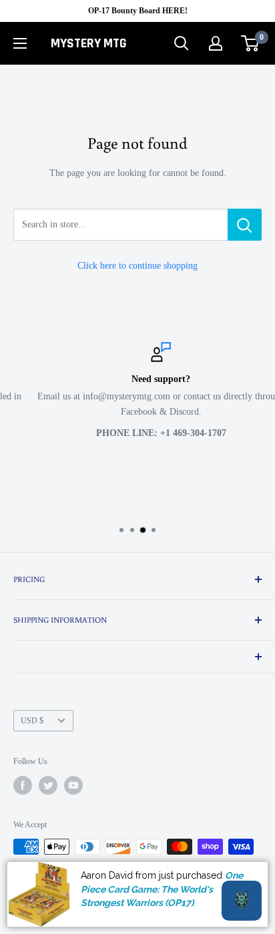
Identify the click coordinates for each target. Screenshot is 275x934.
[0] (250, 43)
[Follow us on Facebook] (22, 785)
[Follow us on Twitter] (48, 785)
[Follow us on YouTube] (73, 785)
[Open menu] (20, 43)
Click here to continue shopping (137, 266)
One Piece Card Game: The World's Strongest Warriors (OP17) (162, 889)
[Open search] (181, 43)
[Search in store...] (245, 225)
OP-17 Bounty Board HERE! (138, 10)
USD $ (32, 720)
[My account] (215, 43)
